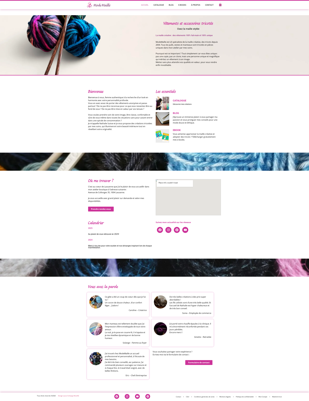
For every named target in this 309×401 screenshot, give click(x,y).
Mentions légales (225, 397)
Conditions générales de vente (204, 397)
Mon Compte (263, 397)
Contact (209, 5)
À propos (195, 5)
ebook (177, 130)
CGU (187, 397)
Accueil (145, 5)
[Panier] (220, 4)
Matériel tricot (277, 397)
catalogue (179, 100)
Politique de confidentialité (245, 397)
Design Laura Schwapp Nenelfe (68, 396)
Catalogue (158, 5)
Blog (171, 5)
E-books (182, 5)
